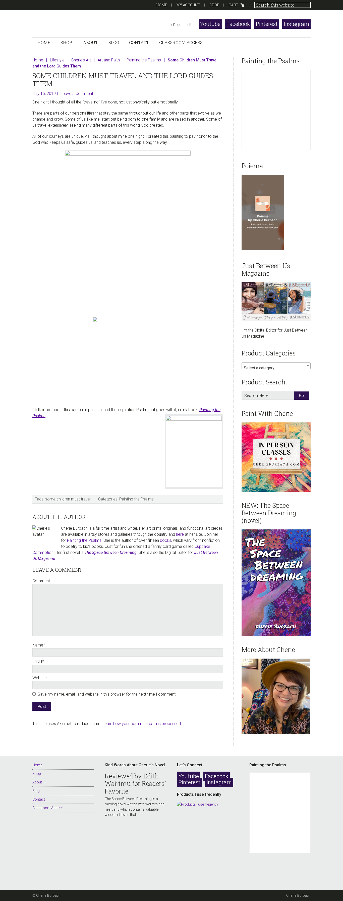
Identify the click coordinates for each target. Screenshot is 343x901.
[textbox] (276, 368)
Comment (41, 581)
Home (161, 5)
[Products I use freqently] (207, 843)
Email (38, 661)
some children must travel (68, 499)
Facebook (238, 24)
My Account (188, 5)
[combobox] (276, 365)
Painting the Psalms (136, 499)
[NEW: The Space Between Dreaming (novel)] (276, 582)
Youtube (210, 24)
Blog (36, 791)
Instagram (296, 24)
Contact (38, 799)
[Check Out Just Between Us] (276, 301)
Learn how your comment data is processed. (142, 723)
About (37, 782)
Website (39, 677)
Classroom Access (47, 808)
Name (38, 645)
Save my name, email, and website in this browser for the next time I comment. (107, 694)
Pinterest (267, 24)
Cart (233, 5)
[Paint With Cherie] (276, 457)
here (180, 534)
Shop (214, 5)
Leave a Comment (77, 93)
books (165, 540)
